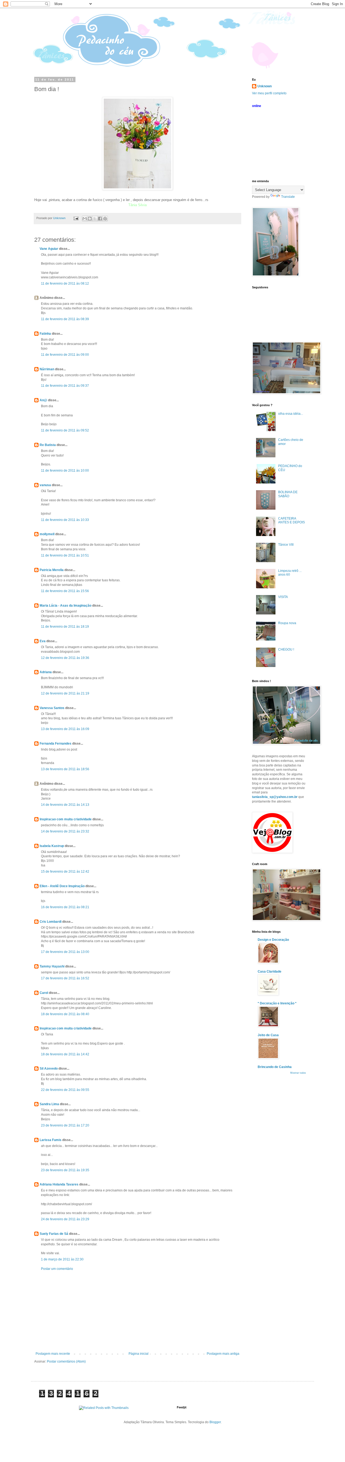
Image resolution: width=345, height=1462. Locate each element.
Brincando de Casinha (275, 1067)
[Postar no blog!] (89, 218)
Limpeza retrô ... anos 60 (290, 572)
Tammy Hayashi (52, 966)
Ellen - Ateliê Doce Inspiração (62, 886)
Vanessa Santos (52, 708)
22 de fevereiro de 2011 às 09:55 (65, 1090)
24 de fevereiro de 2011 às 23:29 (65, 1219)
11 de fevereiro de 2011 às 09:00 (65, 355)
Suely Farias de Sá (54, 1234)
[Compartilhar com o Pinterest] (105, 218)
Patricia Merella (52, 570)
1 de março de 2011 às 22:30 (62, 1259)
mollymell (47, 534)
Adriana (46, 672)
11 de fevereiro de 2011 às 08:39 (65, 319)
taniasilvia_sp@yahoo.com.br (275, 797)
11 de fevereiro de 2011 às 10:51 (65, 555)
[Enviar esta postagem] (75, 218)
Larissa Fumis (50, 1140)
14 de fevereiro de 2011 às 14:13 (65, 805)
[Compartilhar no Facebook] (100, 218)
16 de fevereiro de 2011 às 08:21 (65, 907)
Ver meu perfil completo (269, 93)
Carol (44, 993)
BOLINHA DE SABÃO (288, 494)
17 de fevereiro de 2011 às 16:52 (65, 978)
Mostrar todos (298, 1073)
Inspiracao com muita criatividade (66, 819)
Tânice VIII (286, 545)
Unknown (264, 86)
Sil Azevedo (49, 1068)
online (256, 106)
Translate (288, 197)
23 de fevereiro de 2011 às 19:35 (65, 1170)
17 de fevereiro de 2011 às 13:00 (65, 952)
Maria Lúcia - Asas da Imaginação (65, 605)
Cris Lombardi (50, 922)
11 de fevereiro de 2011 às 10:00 (65, 470)
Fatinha (45, 334)
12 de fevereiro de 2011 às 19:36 (65, 658)
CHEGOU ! (286, 649)
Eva (43, 641)
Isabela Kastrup (52, 846)
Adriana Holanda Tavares (59, 1184)
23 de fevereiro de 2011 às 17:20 (65, 1125)
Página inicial (139, 1354)
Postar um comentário (57, 1269)
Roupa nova (287, 623)
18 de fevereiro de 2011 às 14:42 (65, 1054)
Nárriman (47, 369)
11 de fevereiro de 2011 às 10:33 (65, 520)
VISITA (283, 597)
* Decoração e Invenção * (277, 1003)
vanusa (45, 485)
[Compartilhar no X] (95, 218)
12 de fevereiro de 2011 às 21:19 (65, 693)
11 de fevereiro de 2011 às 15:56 (65, 591)
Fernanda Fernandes (55, 743)
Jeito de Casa (268, 1035)
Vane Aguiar (49, 249)
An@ (44, 400)
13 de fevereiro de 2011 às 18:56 (65, 769)
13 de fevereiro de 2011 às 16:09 (65, 729)
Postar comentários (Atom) (66, 1361)
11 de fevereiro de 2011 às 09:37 (65, 386)
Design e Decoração (273, 940)
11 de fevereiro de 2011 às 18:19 (65, 626)
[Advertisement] (137, 1311)
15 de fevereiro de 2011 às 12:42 (65, 871)
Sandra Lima (49, 1104)
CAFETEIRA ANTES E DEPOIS (291, 520)
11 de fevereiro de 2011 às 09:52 (65, 430)
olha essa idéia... (290, 414)
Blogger (215, 1422)
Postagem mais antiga (223, 1354)
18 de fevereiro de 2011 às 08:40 (65, 1014)
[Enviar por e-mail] (84, 218)
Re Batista (48, 445)
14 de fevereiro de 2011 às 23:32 (65, 831)
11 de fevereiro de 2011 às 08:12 (65, 283)
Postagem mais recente (53, 1354)
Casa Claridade (269, 971)
